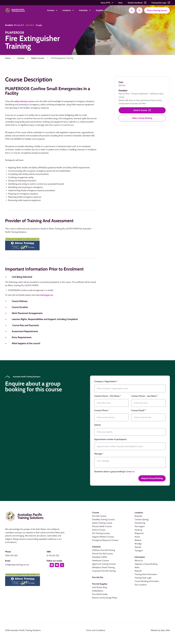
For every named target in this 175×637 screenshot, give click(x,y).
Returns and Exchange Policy (104, 597)
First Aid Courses (99, 516)
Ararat (137, 536)
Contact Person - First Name (107, 396)
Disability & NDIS (99, 557)
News (137, 567)
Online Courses (98, 530)
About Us (139, 560)
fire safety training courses (22, 101)
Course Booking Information (147, 581)
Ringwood (139, 533)
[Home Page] (15, 10)
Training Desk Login (143, 578)
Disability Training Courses (103, 519)
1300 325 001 (11, 555)
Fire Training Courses (101, 533)
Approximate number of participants (110, 439)
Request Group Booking (152, 478)
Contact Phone (101, 410)
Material (138, 571)
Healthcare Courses (100, 560)
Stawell (138, 547)
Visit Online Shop (99, 587)
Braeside (138, 516)
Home (8, 58)
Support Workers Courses (103, 536)
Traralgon (139, 550)
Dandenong (140, 523)
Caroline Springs (142, 519)
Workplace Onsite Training (103, 567)
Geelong (138, 530)
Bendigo (138, 543)
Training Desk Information (146, 574)
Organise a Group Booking (146, 564)
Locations (139, 512)
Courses (20, 58)
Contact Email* (138, 410)
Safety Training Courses (102, 523)
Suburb (97, 425)
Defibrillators (97, 591)
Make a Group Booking (142, 118)
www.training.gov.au (44, 295)
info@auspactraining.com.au (17, 564)
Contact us (130, 471)
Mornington (140, 526)
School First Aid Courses (102, 553)
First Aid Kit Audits (100, 594)
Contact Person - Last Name (144, 396)
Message (98, 454)
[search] (132, 10)
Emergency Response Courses (105, 540)
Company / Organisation (106, 381)
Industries (96, 546)
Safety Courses (37, 58)
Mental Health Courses (102, 526)
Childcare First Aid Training (103, 550)
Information (140, 557)
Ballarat (138, 540)
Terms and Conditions (95, 630)
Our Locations (141, 584)
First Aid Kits (97, 577)
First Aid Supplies (99, 584)
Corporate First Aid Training (104, 571)
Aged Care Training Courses (104, 564)
